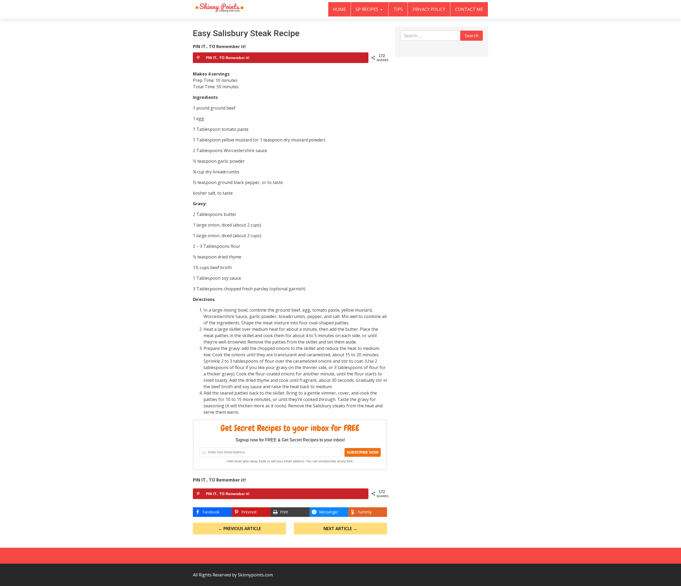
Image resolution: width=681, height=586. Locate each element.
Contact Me (469, 9)
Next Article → (340, 528)
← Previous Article (239, 528)
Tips (398, 9)
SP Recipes (367, 9)
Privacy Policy (429, 9)
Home (339, 9)
